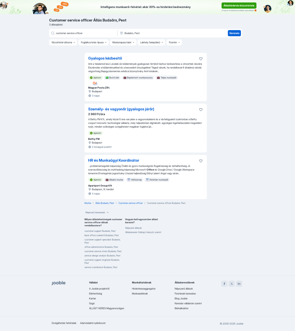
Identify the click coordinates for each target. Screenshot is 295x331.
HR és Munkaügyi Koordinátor (113, 160)
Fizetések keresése (185, 293)
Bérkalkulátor (182, 308)
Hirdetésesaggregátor (144, 288)
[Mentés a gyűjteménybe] (201, 59)
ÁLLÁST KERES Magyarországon (106, 308)
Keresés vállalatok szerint (188, 303)
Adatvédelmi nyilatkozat (93, 323)
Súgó (92, 303)
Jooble (239, 323)
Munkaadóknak (140, 293)
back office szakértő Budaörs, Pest (102, 235)
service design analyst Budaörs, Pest (102, 255)
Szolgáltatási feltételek (64, 323)
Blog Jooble (181, 298)
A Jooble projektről (99, 288)
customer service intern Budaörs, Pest (103, 251)
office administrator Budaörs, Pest (101, 247)
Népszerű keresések (95, 212)
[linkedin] (239, 284)
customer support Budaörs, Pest (100, 231)
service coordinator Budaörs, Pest (101, 267)
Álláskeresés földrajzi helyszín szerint (143, 232)
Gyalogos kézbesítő (105, 58)
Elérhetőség (95, 293)
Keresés (234, 33)
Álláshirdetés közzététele (239, 5)
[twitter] (232, 284)
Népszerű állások (133, 228)
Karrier (92, 298)
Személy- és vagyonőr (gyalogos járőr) (121, 109)
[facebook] (224, 284)
